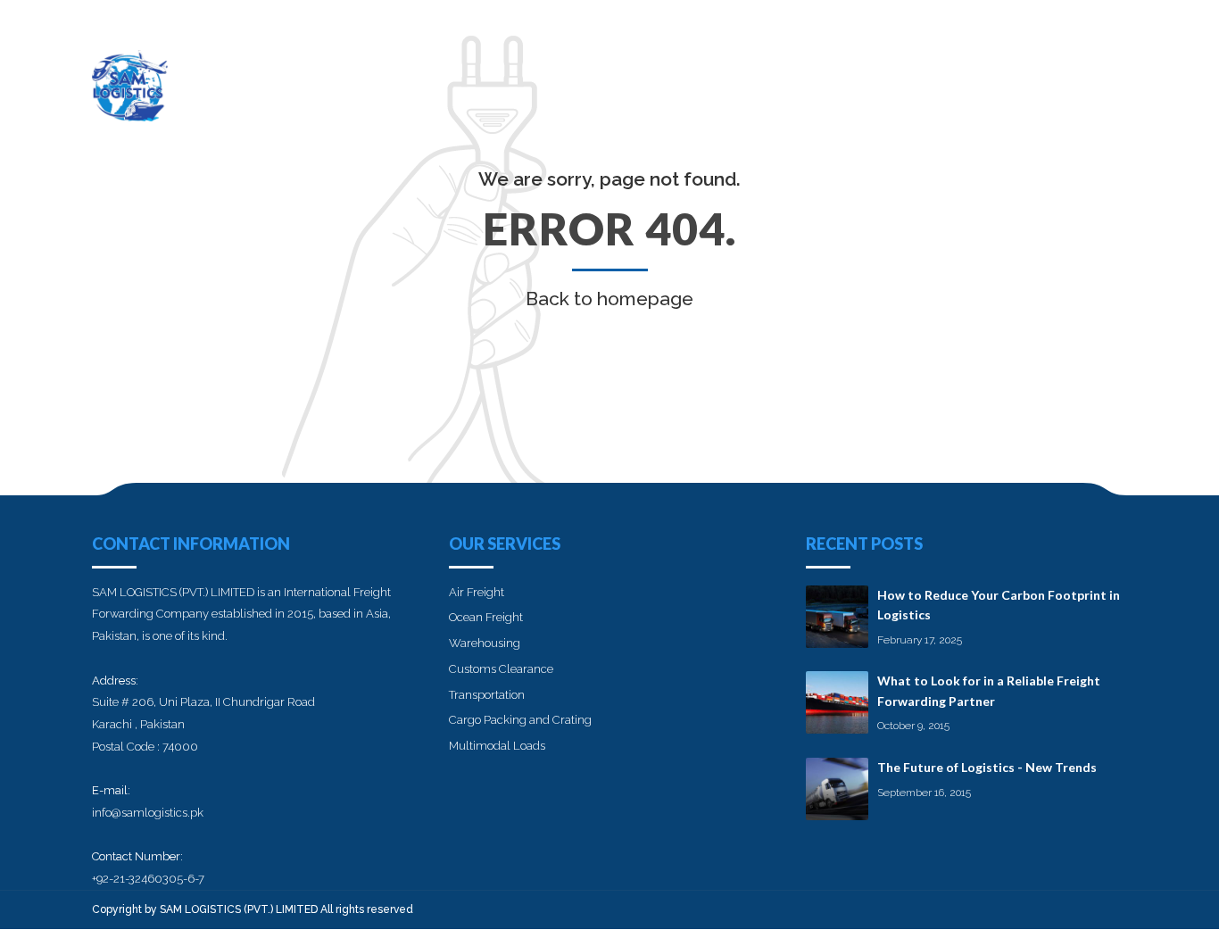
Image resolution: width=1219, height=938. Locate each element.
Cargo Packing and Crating (520, 719)
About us (783, 76)
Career (951, 76)
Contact (1095, 76)
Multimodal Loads (497, 745)
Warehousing (484, 643)
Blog (1019, 76)
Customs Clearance (501, 669)
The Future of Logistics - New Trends (987, 767)
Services (871, 76)
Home (705, 76)
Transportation (487, 694)
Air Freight (476, 592)
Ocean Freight (486, 617)
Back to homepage (609, 298)
